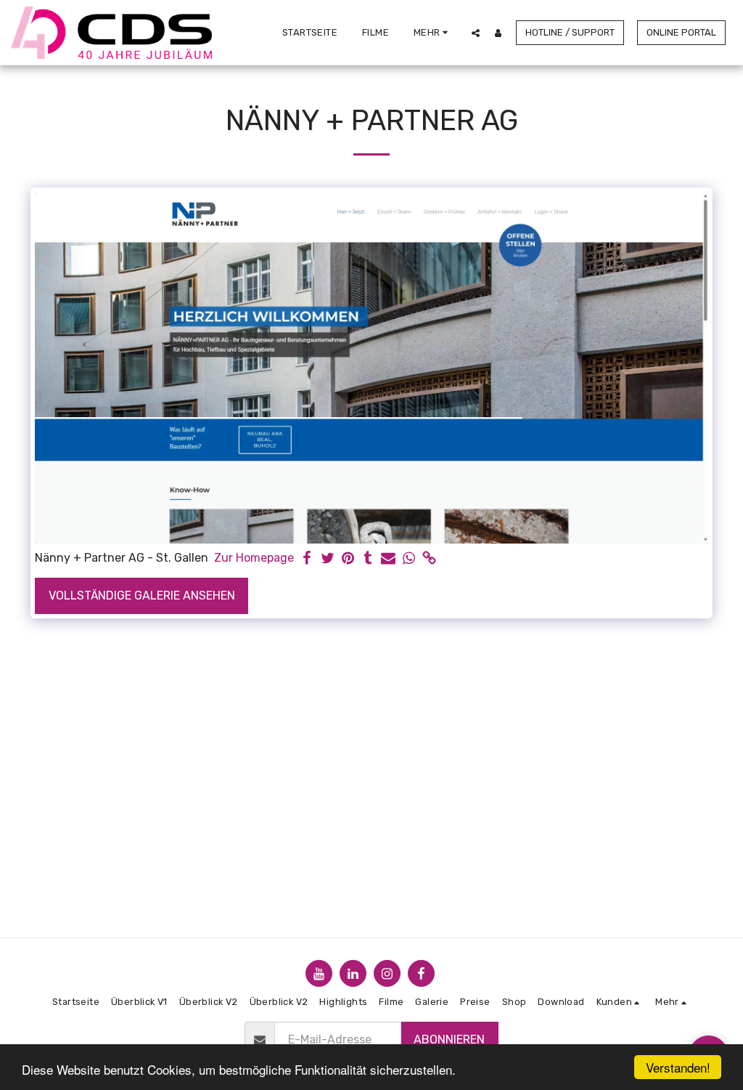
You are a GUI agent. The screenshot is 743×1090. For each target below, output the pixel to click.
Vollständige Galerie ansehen (142, 595)
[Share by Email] (388, 559)
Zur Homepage (254, 558)
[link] (429, 559)
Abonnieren (449, 1039)
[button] (475, 33)
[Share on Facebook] (307, 559)
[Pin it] (347, 559)
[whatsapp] (408, 559)
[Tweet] (327, 559)
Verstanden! (678, 1067)
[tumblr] (368, 559)
